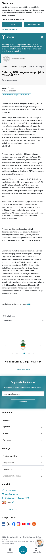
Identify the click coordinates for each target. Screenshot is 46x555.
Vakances (6, 420)
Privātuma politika (10, 456)
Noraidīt (12, 24)
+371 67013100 (11, 490)
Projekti (6, 433)
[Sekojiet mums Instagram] (19, 524)
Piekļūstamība (8, 462)
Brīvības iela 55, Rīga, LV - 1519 (17, 498)
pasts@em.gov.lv (11, 494)
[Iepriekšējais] (5, 344)
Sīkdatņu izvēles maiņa (12, 476)
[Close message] (42, 37)
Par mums (7, 440)
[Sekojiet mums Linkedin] (3, 524)
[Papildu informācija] (13, 502)
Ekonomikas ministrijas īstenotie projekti (16, 94)
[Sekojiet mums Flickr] (29, 523)
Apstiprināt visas (34, 24)
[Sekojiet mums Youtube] (24, 523)
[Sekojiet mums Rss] (34, 524)
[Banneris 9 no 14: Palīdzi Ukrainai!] (23, 345)
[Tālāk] (41, 344)
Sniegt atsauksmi (23, 369)
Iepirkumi (6, 427)
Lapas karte (7, 469)
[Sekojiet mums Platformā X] (8, 524)
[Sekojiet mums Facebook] (13, 524)
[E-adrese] (6, 502)
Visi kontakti (13, 509)
